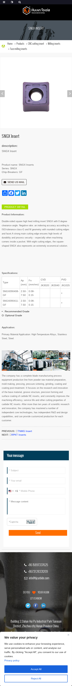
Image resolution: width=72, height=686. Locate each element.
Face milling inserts (18, 49)
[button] (69, 93)
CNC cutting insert (36, 43)
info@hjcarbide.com (39, 578)
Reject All (36, 678)
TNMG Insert (25, 431)
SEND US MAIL (16, 182)
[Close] (68, 635)
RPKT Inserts (18, 434)
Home (10, 43)
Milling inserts (54, 43)
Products (20, 43)
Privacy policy (11, 660)
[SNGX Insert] (36, 93)
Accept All (36, 669)
